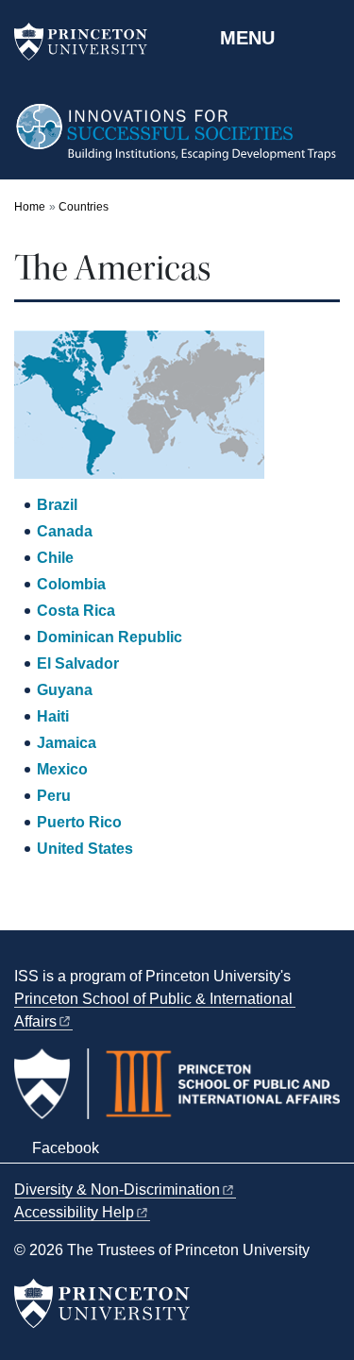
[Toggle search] (327, 37)
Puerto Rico (79, 822)
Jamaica (66, 743)
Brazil (57, 505)
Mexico (62, 769)
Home (29, 206)
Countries (84, 206)
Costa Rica (76, 611)
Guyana (65, 690)
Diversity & (117, 1190)
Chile (55, 558)
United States (85, 849)
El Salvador (78, 663)
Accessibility (74, 1212)
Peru (54, 796)
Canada (65, 531)
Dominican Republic (109, 637)
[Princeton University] (89, 41)
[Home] (177, 140)
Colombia (71, 584)
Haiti (53, 716)
